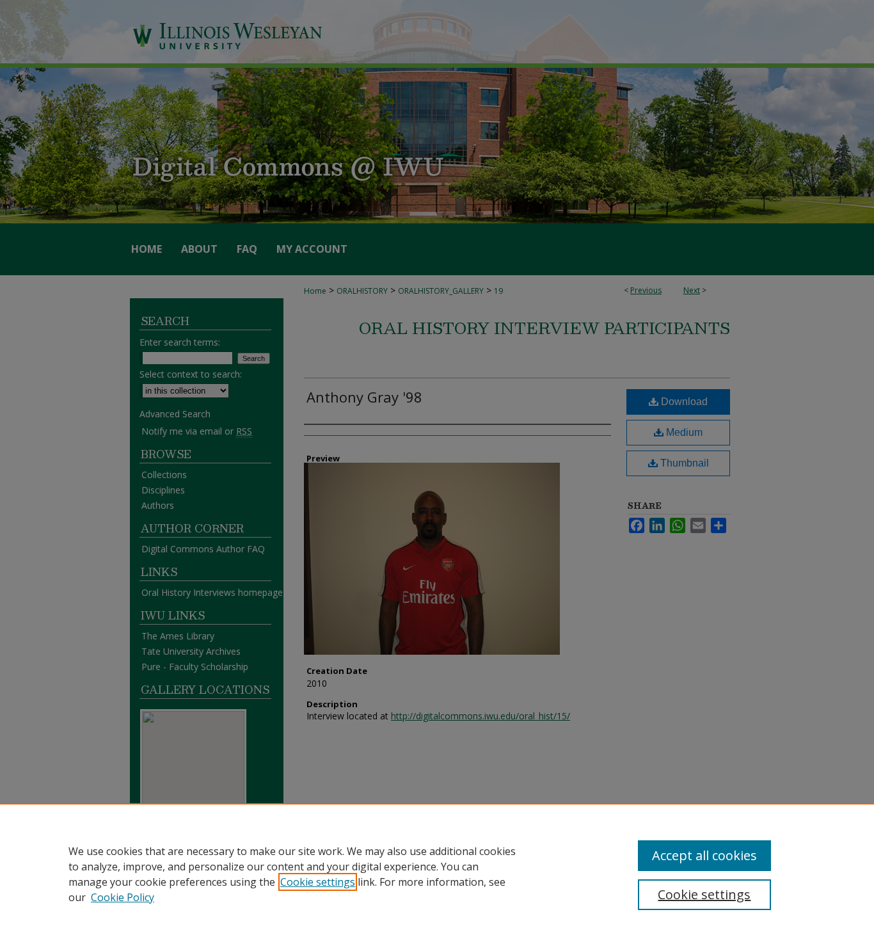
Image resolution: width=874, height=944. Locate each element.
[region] (437, 873)
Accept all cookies (704, 855)
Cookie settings (317, 882)
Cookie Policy (122, 897)
